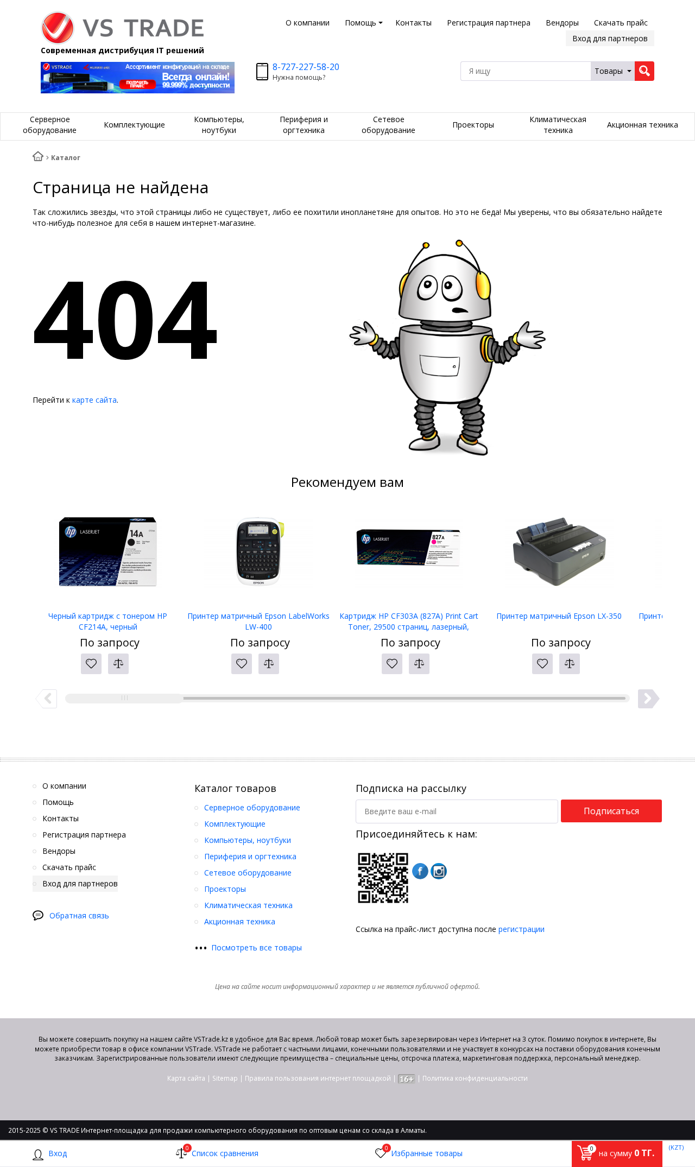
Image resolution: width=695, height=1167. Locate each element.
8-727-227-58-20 (306, 67)
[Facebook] (420, 871)
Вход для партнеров (610, 38)
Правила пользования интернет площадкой (318, 1078)
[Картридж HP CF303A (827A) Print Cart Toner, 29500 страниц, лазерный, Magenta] (408, 556)
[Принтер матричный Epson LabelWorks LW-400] (258, 556)
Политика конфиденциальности (475, 1078)
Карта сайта (186, 1078)
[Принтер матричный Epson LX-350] (558, 556)
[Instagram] (439, 871)
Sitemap (225, 1078)
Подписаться (611, 811)
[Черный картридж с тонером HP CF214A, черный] (107, 556)
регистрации (521, 929)
